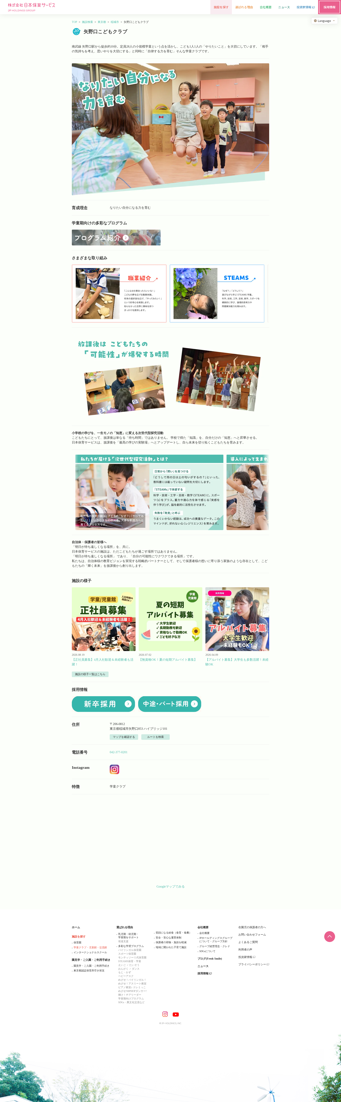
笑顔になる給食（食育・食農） (174, 932)
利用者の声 (245, 949)
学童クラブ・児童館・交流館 (90, 947)
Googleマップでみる (170, 886)
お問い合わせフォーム (252, 934)
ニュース (203, 966)
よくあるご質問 (248, 942)
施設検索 (87, 22)
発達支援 (123, 941)
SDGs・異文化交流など (131, 1002)
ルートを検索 (155, 736)
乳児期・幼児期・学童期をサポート (128, 936)
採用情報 (203, 973)
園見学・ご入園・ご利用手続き (91, 959)
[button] (119, 294)
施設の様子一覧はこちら (90, 674)
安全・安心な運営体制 (168, 937)
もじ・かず (124, 972)
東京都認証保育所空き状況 (89, 970)
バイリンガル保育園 (129, 950)
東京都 (102, 22)
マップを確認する (124, 736)
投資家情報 (245, 957)
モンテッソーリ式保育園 (132, 957)
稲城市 (115, 22)
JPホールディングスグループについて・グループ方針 (215, 939)
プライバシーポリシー (252, 964)
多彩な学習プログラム (131, 946)
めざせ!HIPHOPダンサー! (132, 991)
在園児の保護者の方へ (252, 927)
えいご (122, 965)
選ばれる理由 (124, 927)
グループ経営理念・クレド (214, 946)
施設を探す (79, 936)
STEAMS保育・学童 (129, 961)
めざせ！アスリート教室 (132, 983)
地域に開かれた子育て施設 (171, 947)
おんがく (123, 968)
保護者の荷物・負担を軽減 (171, 942)
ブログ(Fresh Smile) (210, 958)
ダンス (136, 968)
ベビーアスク (126, 976)
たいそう (134, 965)
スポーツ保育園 (127, 953)
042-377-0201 (118, 752)
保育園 (77, 942)
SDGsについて (207, 951)
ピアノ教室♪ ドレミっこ (132, 987)
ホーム (76, 927)
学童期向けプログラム (131, 998)
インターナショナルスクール (90, 952)
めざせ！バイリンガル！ (132, 979)
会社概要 (203, 927)
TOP (74, 22)
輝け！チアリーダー (129, 994)
